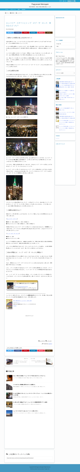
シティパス (49, 340)
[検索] (75, 1)
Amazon (14, 305)
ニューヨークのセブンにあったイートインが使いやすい (25, 411)
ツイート (57, 138)
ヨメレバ (18, 302)
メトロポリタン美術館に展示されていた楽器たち (24, 384)
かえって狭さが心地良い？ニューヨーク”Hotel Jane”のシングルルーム (29, 375)
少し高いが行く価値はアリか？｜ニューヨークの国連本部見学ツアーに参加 (30, 402)
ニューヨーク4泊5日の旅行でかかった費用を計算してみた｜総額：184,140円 (65, 87)
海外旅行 (12, 12)
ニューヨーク (19, 12)
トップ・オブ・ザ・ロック (13, 233)
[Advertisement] (20, 18)
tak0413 (50, 343)
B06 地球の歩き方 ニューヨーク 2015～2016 (22, 300)
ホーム (7, 12)
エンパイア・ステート (12, 218)
